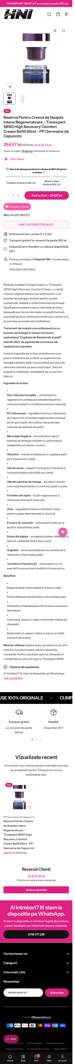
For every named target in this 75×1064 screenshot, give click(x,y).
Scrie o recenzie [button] (36, 890)
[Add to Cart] (29, 807)
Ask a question (13, 678)
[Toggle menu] (67, 14)
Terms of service (55, 1043)
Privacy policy (35, 1043)
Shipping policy (14, 1048)
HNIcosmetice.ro (41, 1017)
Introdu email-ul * (18, 992)
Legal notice (60, 1048)
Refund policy (15, 1043)
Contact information (38, 1048)
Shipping (27, 151)
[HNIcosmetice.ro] (18, 14)
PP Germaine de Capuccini (18, 817)
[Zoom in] (36, 58)
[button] (54, 30)
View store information (22, 269)
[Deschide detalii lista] (62, 532)
